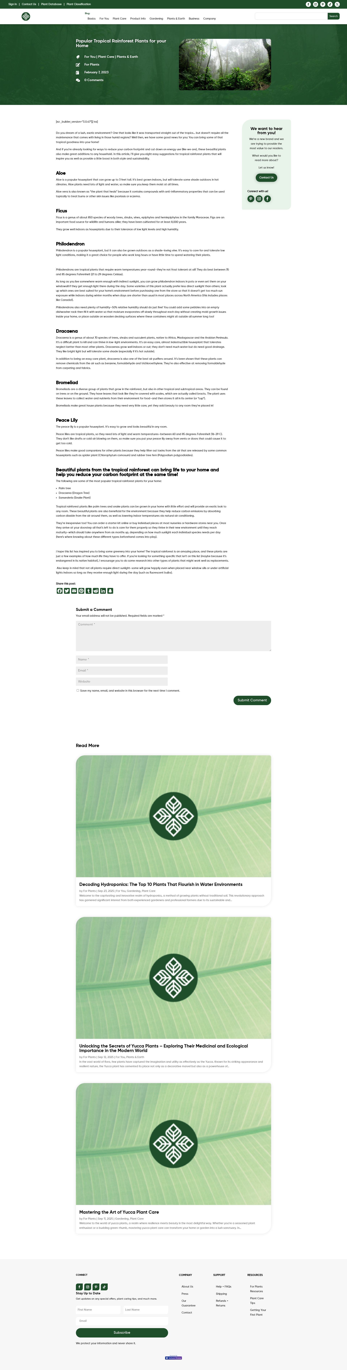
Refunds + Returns (222, 1303)
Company (209, 19)
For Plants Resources (256, 1289)
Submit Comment (252, 700)
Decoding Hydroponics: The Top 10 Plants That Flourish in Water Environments (161, 884)
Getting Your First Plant (258, 1312)
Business (194, 19)
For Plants (89, 891)
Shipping (221, 1294)
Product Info (138, 19)
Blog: (87, 13)
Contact (187, 1312)
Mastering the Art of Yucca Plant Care (119, 1212)
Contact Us (29, 4)
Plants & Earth (176, 19)
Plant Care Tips (257, 1300)
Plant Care (119, 19)
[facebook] (308, 4)
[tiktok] (330, 4)
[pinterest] (322, 4)
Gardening (156, 19)
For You (104, 19)
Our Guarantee (189, 1303)
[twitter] (337, 4)
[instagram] (315, 4)
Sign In (12, 4)
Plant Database (51, 4)
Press (185, 1294)
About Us (187, 1286)
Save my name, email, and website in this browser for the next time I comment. (130, 690)
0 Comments (93, 80)
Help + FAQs (223, 1286)
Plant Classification (79, 4)
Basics (92, 19)
